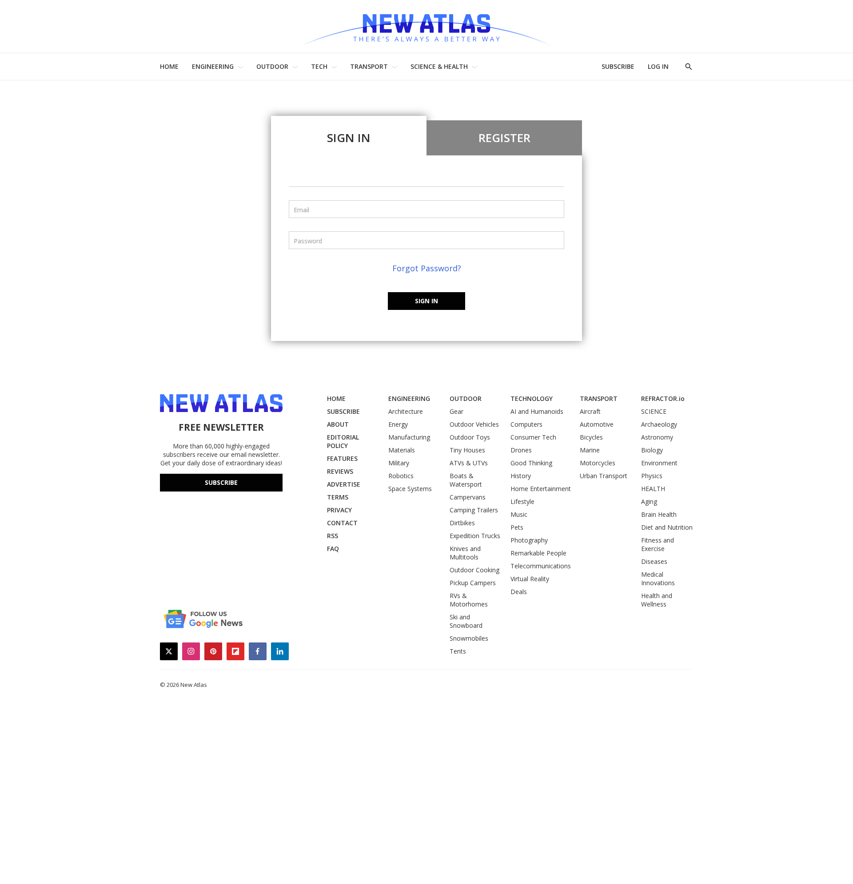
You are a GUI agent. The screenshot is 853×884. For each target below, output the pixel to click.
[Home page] (426, 26)
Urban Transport (603, 476)
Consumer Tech (533, 437)
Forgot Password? (426, 268)
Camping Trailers (474, 510)
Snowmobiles (469, 638)
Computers (526, 424)
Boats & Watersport (466, 480)
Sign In (349, 138)
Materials (401, 450)
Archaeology (659, 424)
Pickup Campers (473, 583)
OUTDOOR (272, 66)
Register (504, 138)
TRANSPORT (369, 66)
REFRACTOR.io (663, 398)
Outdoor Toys (470, 437)
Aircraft (590, 411)
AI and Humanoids (536, 411)
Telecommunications (540, 566)
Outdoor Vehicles (474, 424)
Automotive (597, 424)
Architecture (405, 411)
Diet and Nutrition (667, 527)
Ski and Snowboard (466, 621)
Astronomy (657, 437)
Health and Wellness (656, 599)
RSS (332, 535)
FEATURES (342, 458)
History (520, 476)
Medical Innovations (658, 578)
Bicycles (591, 437)
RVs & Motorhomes (469, 599)
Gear (456, 411)
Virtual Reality (529, 579)
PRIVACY (339, 510)
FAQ (333, 548)
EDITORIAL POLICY (343, 441)
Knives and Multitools (465, 552)
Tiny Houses (467, 450)
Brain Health (659, 514)
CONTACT (342, 523)
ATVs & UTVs (469, 463)
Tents (458, 651)
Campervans (468, 497)
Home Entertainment (540, 488)
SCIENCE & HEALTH (439, 66)
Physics (651, 476)
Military (398, 463)
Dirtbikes (462, 523)
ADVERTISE (343, 484)
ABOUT (338, 424)
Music (518, 514)
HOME (169, 66)
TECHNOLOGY (531, 398)
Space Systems (410, 488)
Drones (521, 450)
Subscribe (221, 482)
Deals (518, 591)
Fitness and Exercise (657, 544)
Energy (398, 424)
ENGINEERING (213, 66)
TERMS (337, 497)
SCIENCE (653, 411)
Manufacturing (409, 437)
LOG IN (658, 66)
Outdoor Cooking (474, 570)
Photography (529, 540)
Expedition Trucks (475, 535)
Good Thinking (531, 463)
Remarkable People (538, 553)
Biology (652, 450)
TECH (319, 66)
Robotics (401, 476)
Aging (649, 501)
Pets (516, 527)
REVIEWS (340, 471)
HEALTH (653, 488)
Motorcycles (597, 463)
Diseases (654, 561)
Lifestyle (522, 501)
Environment (659, 463)
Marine (590, 450)
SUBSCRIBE (618, 66)
